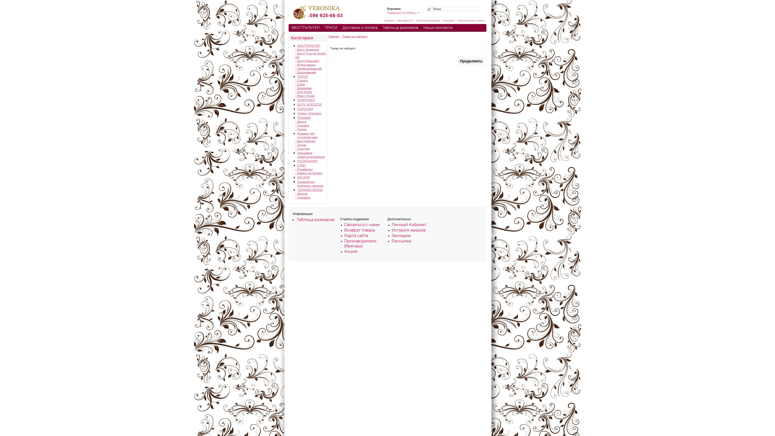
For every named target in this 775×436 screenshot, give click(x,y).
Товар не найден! (354, 36)
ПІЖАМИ (304, 118)
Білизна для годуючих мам (307, 135)
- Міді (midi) (303, 92)
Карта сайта (356, 235)
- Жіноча (301, 194)
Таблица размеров (400, 27)
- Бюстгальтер (305, 141)
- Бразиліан (303, 88)
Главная (389, 20)
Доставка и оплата (360, 27)
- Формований (305, 72)
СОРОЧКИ (305, 109)
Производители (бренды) (360, 243)
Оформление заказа (470, 20)
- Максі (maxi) (305, 96)
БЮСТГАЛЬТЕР (306, 27)
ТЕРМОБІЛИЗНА (310, 190)
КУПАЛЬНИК (307, 161)
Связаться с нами (362, 224)
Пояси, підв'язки (309, 113)
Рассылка (401, 241)
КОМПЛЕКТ (306, 100)
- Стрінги (301, 80)
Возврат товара (359, 230)
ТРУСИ (331, 27)
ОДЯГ (301, 165)
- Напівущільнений (308, 68)
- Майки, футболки (308, 173)
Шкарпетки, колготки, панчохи (310, 184)
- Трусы (300, 145)
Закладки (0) (405, 20)
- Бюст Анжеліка (307, 49)
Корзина (448, 20)
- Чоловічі (302, 125)
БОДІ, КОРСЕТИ (309, 104)
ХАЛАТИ (303, 177)
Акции (350, 251)
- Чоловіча (302, 197)
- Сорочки (302, 149)
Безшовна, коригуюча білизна (311, 155)
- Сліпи (300, 84)
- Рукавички (304, 169)
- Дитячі (301, 129)
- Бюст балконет (307, 61)
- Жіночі (300, 122)
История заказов (408, 230)
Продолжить (471, 61)
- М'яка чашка (305, 65)
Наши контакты (438, 27)
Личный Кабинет (409, 224)
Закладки (401, 235)
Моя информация (428, 20)
